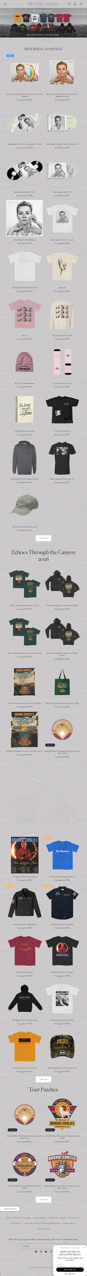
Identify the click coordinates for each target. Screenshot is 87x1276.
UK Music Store (43, 1229)
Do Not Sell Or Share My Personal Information (41, 1223)
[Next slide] (48, 40)
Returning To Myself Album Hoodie (25, 479)
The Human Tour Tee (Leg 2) (24, 831)
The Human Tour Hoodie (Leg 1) (24, 1020)
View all (43, 538)
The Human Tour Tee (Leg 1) (62, 972)
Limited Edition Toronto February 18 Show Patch (24, 1187)
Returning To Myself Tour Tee (62, 1020)
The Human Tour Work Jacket (24, 924)
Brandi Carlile (37, 1267)
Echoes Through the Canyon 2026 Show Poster (25, 751)
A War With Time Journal (25, 431)
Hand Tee (62, 288)
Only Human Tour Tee (24, 972)
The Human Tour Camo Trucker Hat (62, 1068)
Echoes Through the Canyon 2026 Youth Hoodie (62, 654)
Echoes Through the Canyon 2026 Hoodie (62, 605)
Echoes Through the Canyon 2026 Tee (24, 605)
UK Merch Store (68, 1223)
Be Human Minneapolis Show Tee (62, 877)
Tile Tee (25, 336)
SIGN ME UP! (70, 1270)
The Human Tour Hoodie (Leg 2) (62, 831)
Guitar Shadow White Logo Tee (62, 479)
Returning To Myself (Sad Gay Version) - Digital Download (62, 95)
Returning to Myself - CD (62, 192)
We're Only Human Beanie (24, 383)
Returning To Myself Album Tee (24, 288)
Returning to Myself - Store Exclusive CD (62, 144)
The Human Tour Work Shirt (62, 924)
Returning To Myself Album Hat (24, 527)
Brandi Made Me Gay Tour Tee (24, 1068)
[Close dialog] (84, 1247)
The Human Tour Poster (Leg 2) (24, 877)
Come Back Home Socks (62, 383)
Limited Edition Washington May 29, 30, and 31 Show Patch (62, 752)
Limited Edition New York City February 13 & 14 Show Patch (62, 1187)
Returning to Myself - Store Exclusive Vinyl (24, 144)
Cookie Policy (15, 1223)
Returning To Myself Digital (24, 240)
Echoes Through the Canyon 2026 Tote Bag (62, 703)
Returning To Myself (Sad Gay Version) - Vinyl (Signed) (25, 95)
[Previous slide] (38, 40)
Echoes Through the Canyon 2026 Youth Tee (25, 653)
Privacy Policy (74, 1218)
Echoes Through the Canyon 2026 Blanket (24, 703)
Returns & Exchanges (22, 1218)
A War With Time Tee (62, 431)
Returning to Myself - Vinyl (24, 192)
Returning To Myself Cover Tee (62, 240)
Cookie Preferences (10, 1209)
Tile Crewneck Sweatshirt (62, 336)
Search (9, 1218)
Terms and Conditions (57, 1218)
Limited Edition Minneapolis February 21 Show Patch (62, 1137)
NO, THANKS (70, 1274)
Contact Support (39, 1218)
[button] (5, 4)
